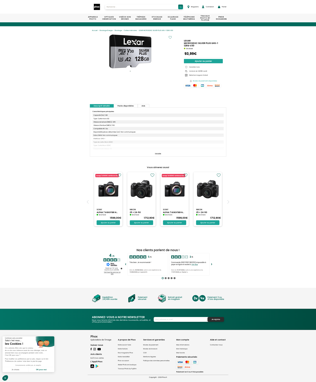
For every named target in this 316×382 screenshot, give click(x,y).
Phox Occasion (221, 18)
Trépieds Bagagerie (141, 18)
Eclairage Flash (173, 18)
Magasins (195, 7)
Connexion (209, 7)
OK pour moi (41, 370)
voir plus (194, 264)
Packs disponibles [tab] (126, 106)
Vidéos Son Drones (125, 18)
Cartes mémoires (130, 30)
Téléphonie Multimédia (189, 18)
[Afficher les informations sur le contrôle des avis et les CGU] (121, 269)
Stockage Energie (157, 18)
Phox (94, 336)
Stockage (118, 30)
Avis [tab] (143, 106)
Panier (223, 7)
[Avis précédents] (125, 264)
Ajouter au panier (203, 61)
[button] (130, 71)
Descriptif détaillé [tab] (102, 106)
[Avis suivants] (211, 264)
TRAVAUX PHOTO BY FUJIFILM (205, 18)
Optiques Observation (109, 18)
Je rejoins (215, 319)
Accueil (95, 30)
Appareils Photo (93, 18)
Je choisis (15, 370)
